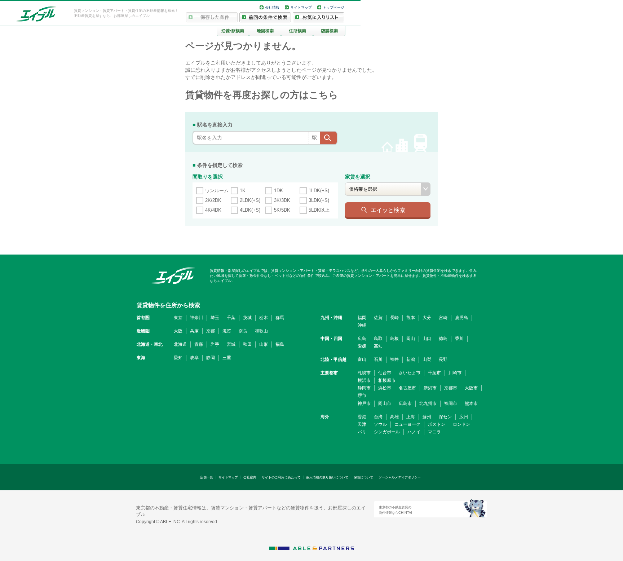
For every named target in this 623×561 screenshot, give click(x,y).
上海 (410, 416)
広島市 (405, 403)
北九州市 (428, 403)
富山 (362, 359)
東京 (178, 317)
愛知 (178, 357)
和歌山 (261, 330)
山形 (263, 344)
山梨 (427, 359)
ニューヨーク (407, 424)
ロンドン (461, 424)
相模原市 (387, 380)
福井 (394, 359)
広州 (463, 416)
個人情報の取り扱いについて (327, 477)
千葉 (231, 317)
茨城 (247, 317)
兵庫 (194, 330)
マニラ (434, 431)
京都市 (450, 387)
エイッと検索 (388, 210)
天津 (362, 424)
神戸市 (364, 403)
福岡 (362, 317)
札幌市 (364, 372)
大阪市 (471, 387)
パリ (362, 431)
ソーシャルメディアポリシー (400, 477)
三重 (226, 357)
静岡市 (364, 387)
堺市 (362, 395)
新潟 (410, 359)
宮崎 (443, 317)
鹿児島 (461, 317)
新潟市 (430, 387)
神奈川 (196, 317)
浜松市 (384, 387)
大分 (427, 317)
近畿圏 (143, 330)
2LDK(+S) (250, 200)
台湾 (378, 416)
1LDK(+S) (319, 190)
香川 (459, 338)
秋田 (247, 344)
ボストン (436, 424)
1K (243, 190)
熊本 (410, 317)
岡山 (410, 338)
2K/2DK (213, 200)
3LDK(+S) (319, 200)
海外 (325, 416)
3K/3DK (282, 200)
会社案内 (249, 477)
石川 (378, 359)
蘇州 (427, 416)
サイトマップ (301, 7)
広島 (362, 338)
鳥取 (378, 338)
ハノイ (413, 431)
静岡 (210, 357)
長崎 (394, 317)
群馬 (279, 317)
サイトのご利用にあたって (281, 477)
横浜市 (364, 380)
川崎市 (455, 372)
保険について (363, 477)
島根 (394, 338)
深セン (445, 416)
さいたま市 (409, 372)
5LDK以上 (319, 210)
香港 (362, 416)
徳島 (443, 338)
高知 (378, 346)
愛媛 (362, 346)
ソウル (380, 424)
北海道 (180, 344)
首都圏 (143, 317)
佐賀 (378, 317)
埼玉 (215, 317)
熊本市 (471, 403)
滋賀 (226, 330)
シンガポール (387, 431)
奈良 (243, 330)
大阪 (178, 330)
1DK (278, 190)
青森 (198, 344)
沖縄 (362, 325)
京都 (210, 330)
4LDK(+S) (250, 210)
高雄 (394, 416)
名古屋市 (407, 387)
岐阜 (194, 357)
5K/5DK (282, 210)
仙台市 (384, 372)
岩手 (215, 344)
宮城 (231, 344)
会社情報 (272, 7)
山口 (427, 338)
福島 (279, 344)
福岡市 (450, 403)
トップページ (333, 7)
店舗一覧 (206, 477)
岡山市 (384, 403)
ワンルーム (217, 190)
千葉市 (434, 372)
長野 (443, 359)
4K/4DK (213, 210)
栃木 (263, 317)
